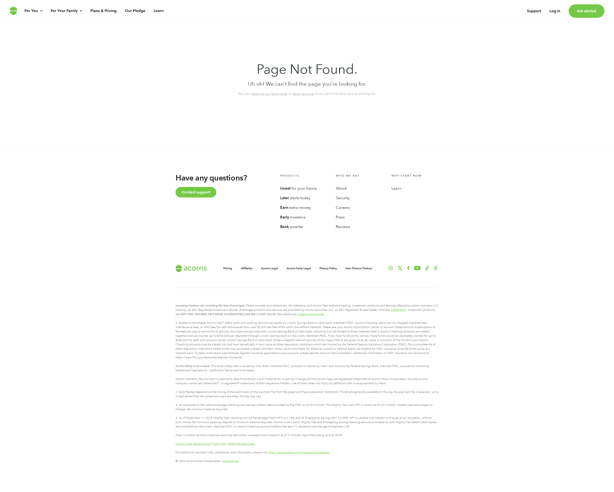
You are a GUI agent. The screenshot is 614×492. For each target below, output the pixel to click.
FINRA (395, 310)
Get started (586, 11)
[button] (435, 268)
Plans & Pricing (103, 10)
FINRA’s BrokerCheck (241, 443)
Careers (343, 207)
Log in (554, 11)
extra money (295, 207)
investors (293, 217)
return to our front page (269, 94)
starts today (295, 198)
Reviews (343, 226)
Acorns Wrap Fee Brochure (193, 443)
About (341, 188)
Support (534, 11)
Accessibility (231, 461)
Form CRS (219, 443)
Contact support (196, 192)
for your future (298, 188)
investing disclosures (310, 314)
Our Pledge (135, 10)
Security (343, 198)
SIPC (403, 310)
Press (340, 217)
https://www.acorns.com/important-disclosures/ (299, 452)
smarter (291, 226)
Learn (159, 10)
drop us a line (303, 94)
